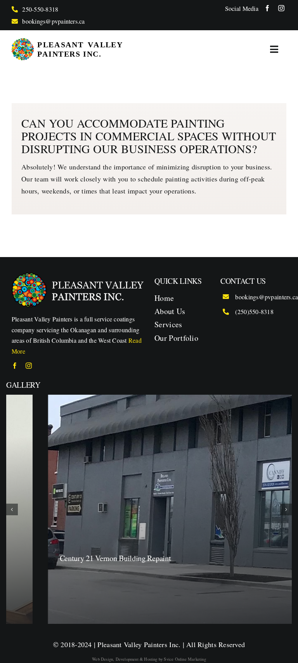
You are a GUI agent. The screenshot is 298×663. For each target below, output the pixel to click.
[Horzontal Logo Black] (67, 41)
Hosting (150, 659)
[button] (12, 509)
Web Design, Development (115, 659)
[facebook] (267, 8)
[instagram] (281, 8)
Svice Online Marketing (185, 659)
